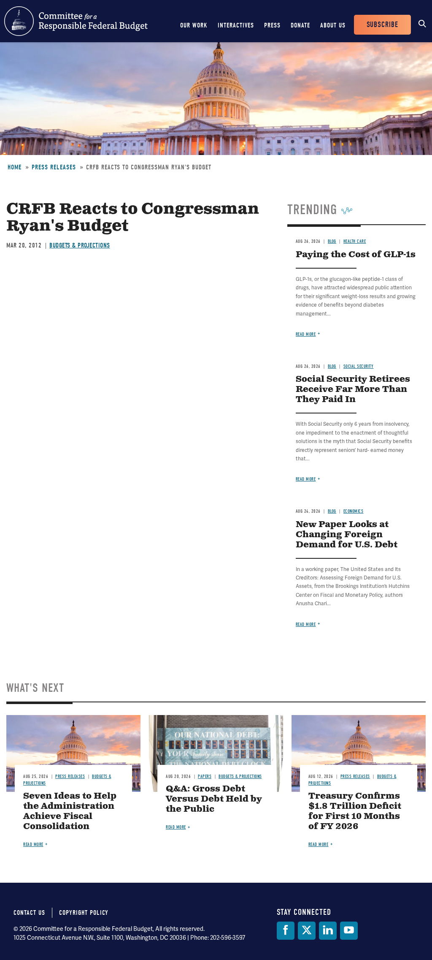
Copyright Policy (83, 912)
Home (15, 167)
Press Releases (54, 167)
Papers (204, 776)
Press (272, 25)
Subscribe (382, 24)
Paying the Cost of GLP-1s (356, 255)
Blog (332, 241)
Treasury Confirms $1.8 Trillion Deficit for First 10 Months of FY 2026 (354, 811)
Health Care (354, 241)
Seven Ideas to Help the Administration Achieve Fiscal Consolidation (69, 811)
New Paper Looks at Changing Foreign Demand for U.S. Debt (346, 535)
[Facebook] (285, 931)
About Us (333, 25)
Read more (306, 334)
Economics (353, 511)
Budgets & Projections (79, 245)
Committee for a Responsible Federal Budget (76, 21)
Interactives (236, 25)
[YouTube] (349, 931)
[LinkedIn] (328, 931)
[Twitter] (307, 931)
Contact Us (29, 912)
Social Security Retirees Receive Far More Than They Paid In (353, 389)
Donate (300, 25)
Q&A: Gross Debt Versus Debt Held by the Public (214, 799)
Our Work (194, 25)
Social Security (358, 366)
